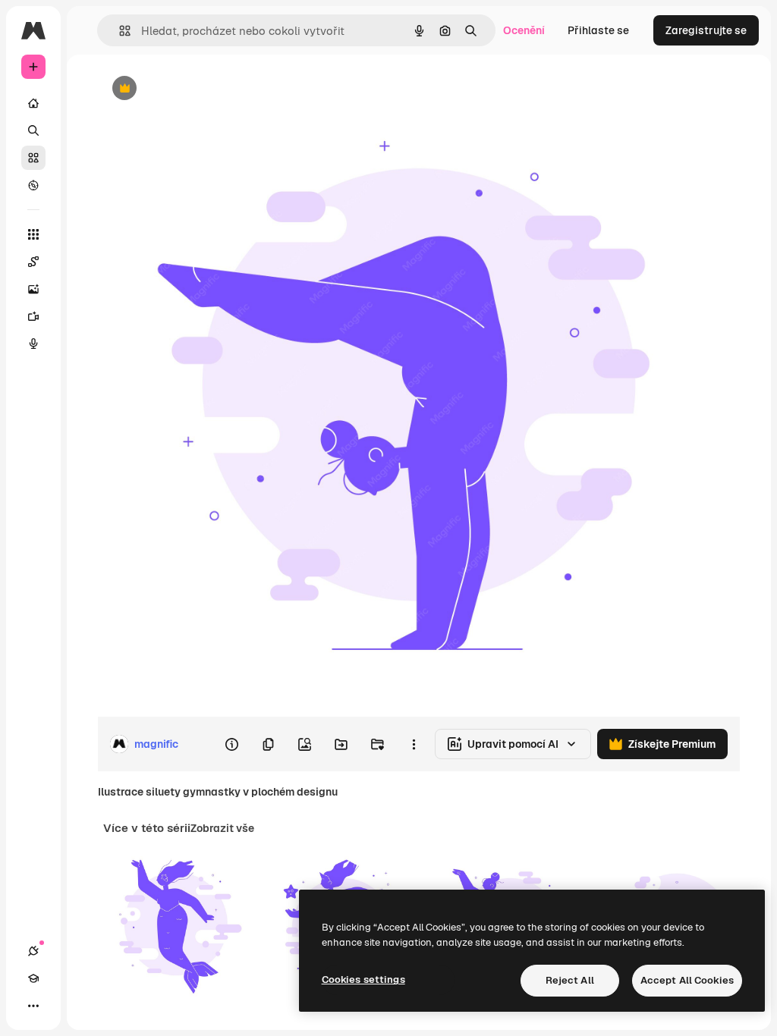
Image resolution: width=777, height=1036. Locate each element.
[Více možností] (413, 744)
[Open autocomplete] (119, 30)
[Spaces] (33, 262)
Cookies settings (363, 979)
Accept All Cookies (687, 980)
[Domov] (33, 103)
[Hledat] (33, 130)
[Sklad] (33, 158)
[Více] (33, 1006)
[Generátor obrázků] (33, 289)
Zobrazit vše (222, 828)
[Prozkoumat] (33, 185)
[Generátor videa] (33, 316)
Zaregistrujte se (706, 30)
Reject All (570, 980)
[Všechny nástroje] (33, 234)
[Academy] (33, 978)
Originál (194, 89)
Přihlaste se (598, 30)
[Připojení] (33, 951)
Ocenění (524, 30)
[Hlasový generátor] (33, 343)
